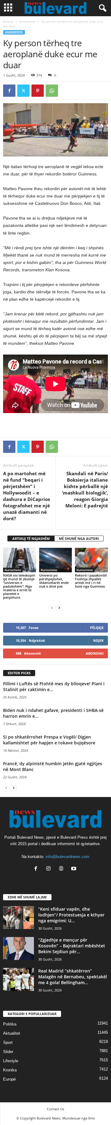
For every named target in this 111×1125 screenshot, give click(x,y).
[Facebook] (9, 91)
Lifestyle (10, 1061)
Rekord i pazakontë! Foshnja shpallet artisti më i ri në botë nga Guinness (91, 581)
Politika (9, 1024)
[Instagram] (49, 869)
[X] (23, 91)
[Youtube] (74, 869)
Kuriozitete (27, 21)
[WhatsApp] (52, 91)
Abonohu (95, 653)
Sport (8, 1042)
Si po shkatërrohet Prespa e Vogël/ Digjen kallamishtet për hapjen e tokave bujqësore (49, 740)
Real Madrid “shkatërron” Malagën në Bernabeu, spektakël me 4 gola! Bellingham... (72, 976)
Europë (9, 1079)
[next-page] (59, 607)
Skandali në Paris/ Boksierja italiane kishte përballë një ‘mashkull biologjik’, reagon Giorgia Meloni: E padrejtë (85, 489)
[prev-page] (52, 607)
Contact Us (55, 1109)
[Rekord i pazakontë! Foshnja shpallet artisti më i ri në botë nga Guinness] (91, 560)
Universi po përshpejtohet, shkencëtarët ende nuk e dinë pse (54, 581)
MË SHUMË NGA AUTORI (79, 538)
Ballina (8, 21)
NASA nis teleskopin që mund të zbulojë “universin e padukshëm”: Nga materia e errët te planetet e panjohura (19, 586)
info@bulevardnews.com (67, 856)
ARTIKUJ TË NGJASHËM (31, 538)
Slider (8, 1051)
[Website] (62, 869)
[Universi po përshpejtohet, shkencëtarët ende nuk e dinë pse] (55, 560)
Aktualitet (11, 1033)
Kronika (10, 1070)
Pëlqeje (97, 627)
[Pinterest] (37, 91)
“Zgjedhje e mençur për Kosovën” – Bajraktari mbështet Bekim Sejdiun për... (71, 945)
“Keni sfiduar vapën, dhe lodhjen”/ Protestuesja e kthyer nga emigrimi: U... (71, 915)
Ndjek (98, 640)
